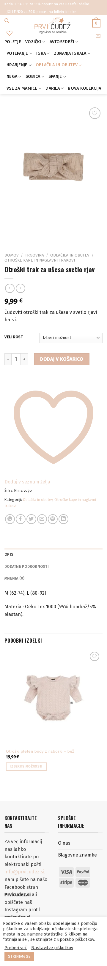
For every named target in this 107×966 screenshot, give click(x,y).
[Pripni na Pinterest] (53, 519)
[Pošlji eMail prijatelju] (42, 519)
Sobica (33, 76)
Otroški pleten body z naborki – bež (40, 751)
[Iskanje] (6, 20)
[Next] (26, 234)
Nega (12, 76)
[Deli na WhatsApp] (10, 519)
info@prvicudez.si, (24, 872)
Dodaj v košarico (62, 359)
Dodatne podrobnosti (26, 566)
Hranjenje (17, 64)
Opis (8, 554)
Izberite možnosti (26, 766)
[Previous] (10, 234)
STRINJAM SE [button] (19, 956)
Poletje (12, 41)
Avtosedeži (62, 41)
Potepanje (17, 53)
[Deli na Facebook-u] (21, 519)
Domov (11, 255)
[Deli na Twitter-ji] (31, 519)
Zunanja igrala (70, 53)
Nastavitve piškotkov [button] (52, 947)
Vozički (33, 41)
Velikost (13, 337)
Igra (41, 53)
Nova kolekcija (84, 88)
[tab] (53, 554)
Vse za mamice (22, 88)
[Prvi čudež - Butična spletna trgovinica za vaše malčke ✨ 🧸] (52, 25)
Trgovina (34, 255)
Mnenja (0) (14, 578)
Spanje (55, 76)
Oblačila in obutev (57, 64)
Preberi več (15, 947)
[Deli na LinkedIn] (63, 519)
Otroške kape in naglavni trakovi (39, 260)
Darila (52, 88)
